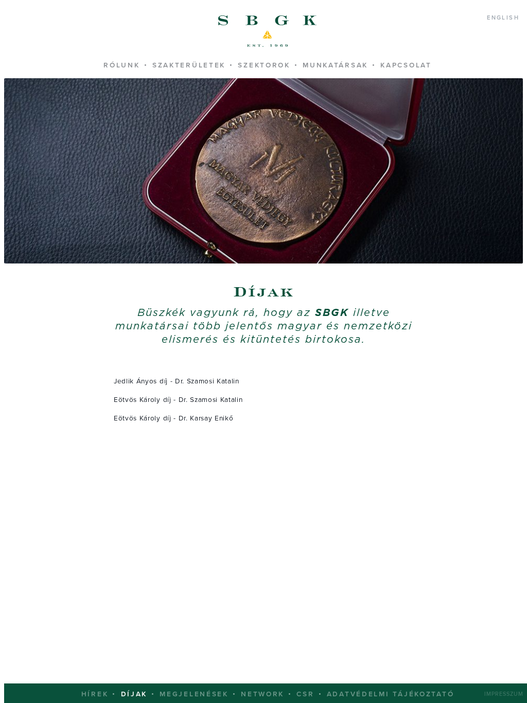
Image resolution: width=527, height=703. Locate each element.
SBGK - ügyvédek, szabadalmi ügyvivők (267, 31)
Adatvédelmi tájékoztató (390, 694)
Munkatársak (335, 65)
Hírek (95, 694)
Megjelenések (194, 694)
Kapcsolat (405, 65)
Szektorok (264, 65)
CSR (305, 694)
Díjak (134, 694)
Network (262, 694)
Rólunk (121, 65)
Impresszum (503, 694)
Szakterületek (188, 65)
